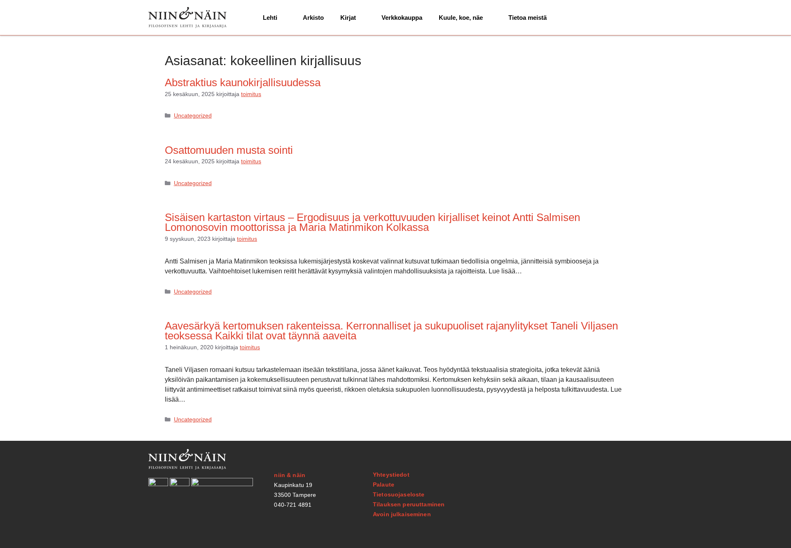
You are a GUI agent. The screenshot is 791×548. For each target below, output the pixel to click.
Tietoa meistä (527, 17)
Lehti (270, 17)
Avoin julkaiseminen (402, 514)
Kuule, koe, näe (461, 17)
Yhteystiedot (391, 474)
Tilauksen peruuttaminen (409, 504)
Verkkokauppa (401, 17)
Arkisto (313, 17)
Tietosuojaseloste (398, 494)
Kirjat (348, 17)
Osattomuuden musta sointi (229, 150)
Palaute (383, 484)
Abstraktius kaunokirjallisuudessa (243, 82)
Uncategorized (193, 116)
